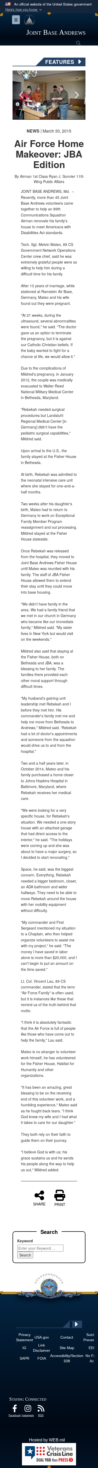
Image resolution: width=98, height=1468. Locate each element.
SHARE (39, 1203)
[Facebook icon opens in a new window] (14, 1410)
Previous (21, 95)
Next (76, 95)
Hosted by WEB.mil (47, 1440)
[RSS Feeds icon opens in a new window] (40, 1410)
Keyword (25, 1240)
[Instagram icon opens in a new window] (27, 1410)
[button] (24, 9)
